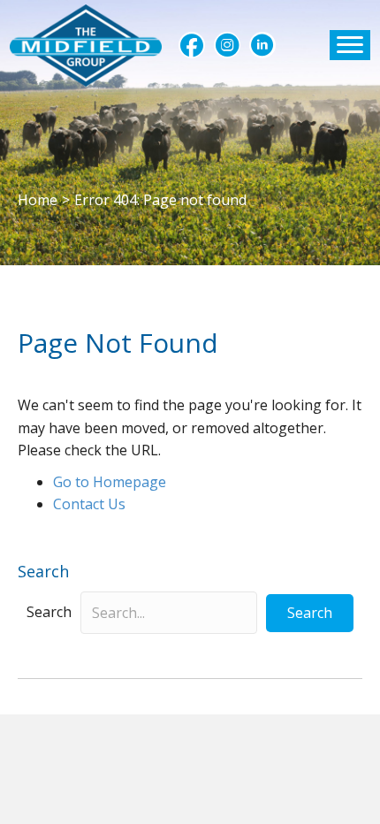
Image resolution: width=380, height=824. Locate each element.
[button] (192, 45)
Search (49, 612)
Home (37, 200)
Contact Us (89, 504)
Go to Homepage (109, 482)
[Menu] (350, 45)
